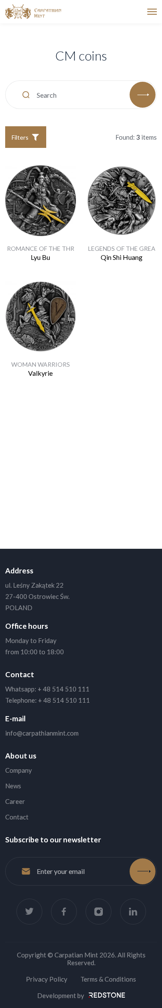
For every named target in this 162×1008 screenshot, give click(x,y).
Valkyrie (40, 373)
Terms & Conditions (108, 979)
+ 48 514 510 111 (63, 689)
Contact (17, 817)
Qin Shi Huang (122, 257)
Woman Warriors (40, 364)
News (13, 786)
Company (18, 770)
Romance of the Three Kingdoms (61, 248)
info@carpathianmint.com (42, 733)
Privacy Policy (46, 979)
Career (15, 801)
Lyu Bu (40, 257)
